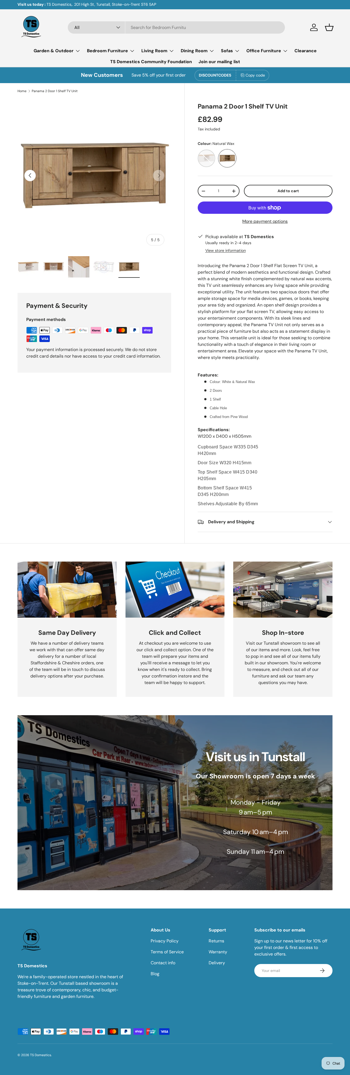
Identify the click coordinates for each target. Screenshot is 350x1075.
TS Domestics (40, 1055)
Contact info (163, 963)
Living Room (154, 51)
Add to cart (288, 190)
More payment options (265, 221)
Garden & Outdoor (54, 51)
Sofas (227, 51)
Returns (216, 941)
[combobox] (176, 27)
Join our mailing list (219, 62)
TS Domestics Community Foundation (151, 62)
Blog (155, 974)
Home (22, 91)
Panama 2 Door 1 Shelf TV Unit (55, 91)
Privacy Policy (165, 941)
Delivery (217, 963)
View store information (225, 250)
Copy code (255, 75)
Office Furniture (263, 51)
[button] (329, 27)
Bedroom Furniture (107, 51)
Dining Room (194, 51)
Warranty (218, 952)
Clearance (305, 51)
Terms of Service (167, 952)
